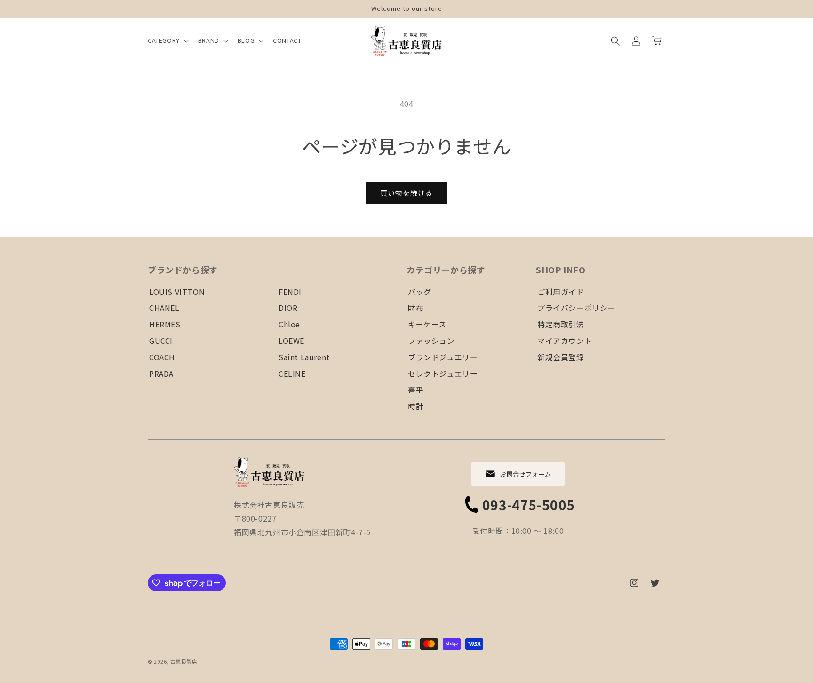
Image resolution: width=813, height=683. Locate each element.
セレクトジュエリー (443, 373)
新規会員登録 (560, 357)
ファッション (431, 340)
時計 (415, 406)
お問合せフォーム (525, 473)
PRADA (161, 373)
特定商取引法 (560, 324)
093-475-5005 (528, 504)
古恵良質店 (184, 661)
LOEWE (291, 340)
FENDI (290, 291)
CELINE (292, 373)
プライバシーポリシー (576, 307)
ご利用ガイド (560, 291)
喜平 (415, 389)
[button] (167, 40)
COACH (162, 357)
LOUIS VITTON (177, 291)
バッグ (419, 291)
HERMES (165, 324)
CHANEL (164, 307)
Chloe (289, 324)
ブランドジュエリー (443, 357)
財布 (415, 307)
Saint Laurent (304, 357)
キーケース (427, 324)
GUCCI (161, 340)
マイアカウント (564, 340)
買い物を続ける (406, 193)
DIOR (288, 307)
